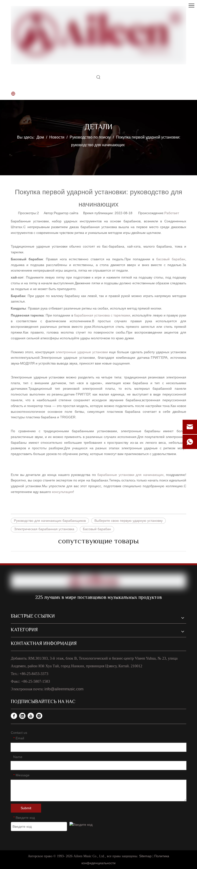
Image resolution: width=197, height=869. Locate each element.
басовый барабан (170, 259)
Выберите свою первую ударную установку (128, 521)
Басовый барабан (97, 529)
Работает (171, 213)
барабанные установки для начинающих (130, 475)
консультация (62, 492)
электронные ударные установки (82, 352)
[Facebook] (14, 716)
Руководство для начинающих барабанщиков (50, 521)
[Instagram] (39, 716)
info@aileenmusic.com (63, 689)
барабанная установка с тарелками (102, 315)
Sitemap (146, 856)
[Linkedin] (22, 716)
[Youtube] (31, 716)
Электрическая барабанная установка (44, 529)
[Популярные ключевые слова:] (98, 78)
